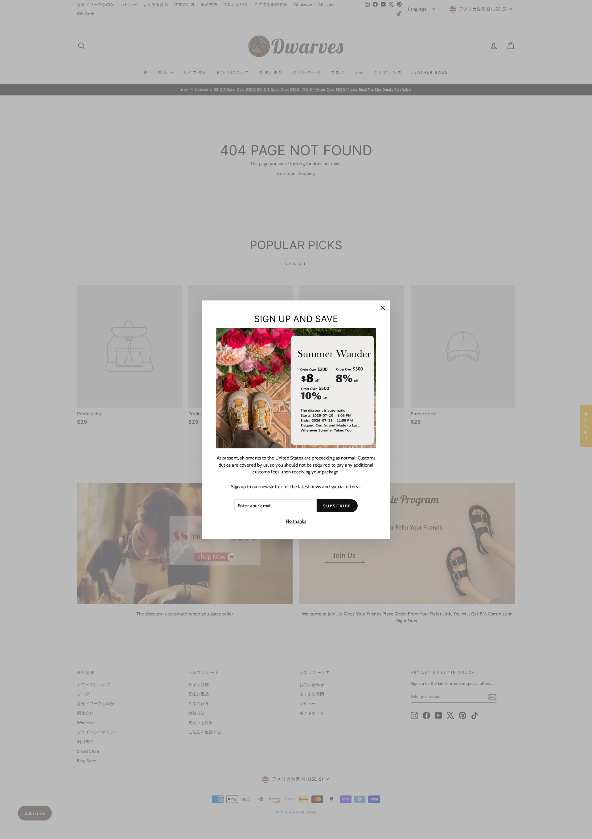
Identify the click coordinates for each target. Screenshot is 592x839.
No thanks (296, 521)
